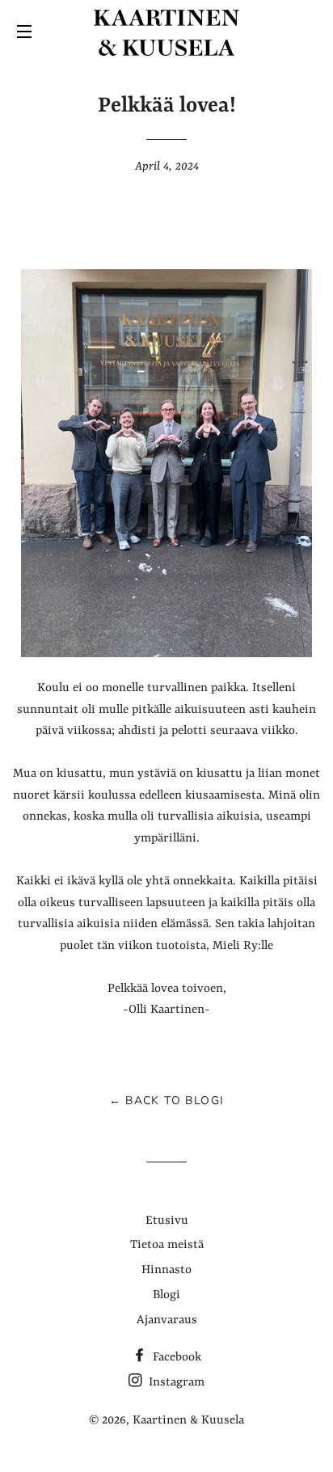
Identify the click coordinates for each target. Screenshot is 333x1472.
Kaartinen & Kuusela (188, 1421)
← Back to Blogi (167, 1100)
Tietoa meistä (167, 1245)
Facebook (175, 1357)
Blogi (166, 1295)
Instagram (174, 1383)
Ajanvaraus (167, 1320)
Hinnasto (166, 1270)
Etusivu (166, 1221)
